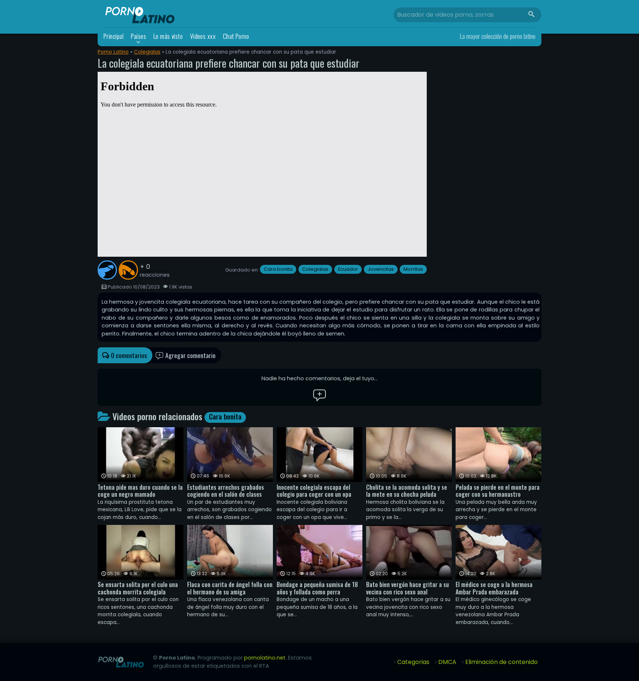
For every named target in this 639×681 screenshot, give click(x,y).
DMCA (447, 662)
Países (138, 36)
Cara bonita (278, 269)
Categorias (413, 662)
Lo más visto (168, 36)
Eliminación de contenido (501, 662)
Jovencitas (381, 269)
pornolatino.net (264, 657)
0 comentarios (128, 355)
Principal (114, 36)
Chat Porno (236, 36)
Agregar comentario (190, 355)
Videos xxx (203, 36)
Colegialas (147, 51)
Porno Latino (113, 51)
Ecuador (348, 269)
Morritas (413, 269)
